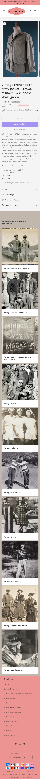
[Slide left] (15, 80)
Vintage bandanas (12, 670)
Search (6, 684)
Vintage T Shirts (11, 492)
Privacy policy (13, 774)
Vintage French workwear (12, 707)
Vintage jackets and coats (15, 626)
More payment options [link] (20, 129)
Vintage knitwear (11, 581)
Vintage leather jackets (14, 313)
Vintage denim (10, 404)
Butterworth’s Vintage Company (19, 772)
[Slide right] (24, 80)
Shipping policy (32, 774)
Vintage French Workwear (15, 268)
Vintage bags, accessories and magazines (17, 358)
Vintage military (11, 448)
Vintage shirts (10, 537)
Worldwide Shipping (23, 105)
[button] (4, 11)
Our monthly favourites (11, 689)
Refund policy (22, 774)
